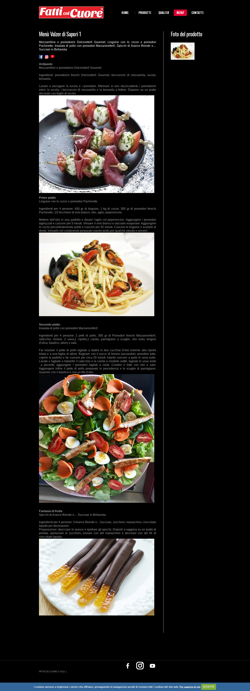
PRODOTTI (145, 12)
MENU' (180, 12)
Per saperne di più (190, 686)
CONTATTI (197, 12)
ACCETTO (208, 686)
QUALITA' (163, 12)
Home (125, 12)
